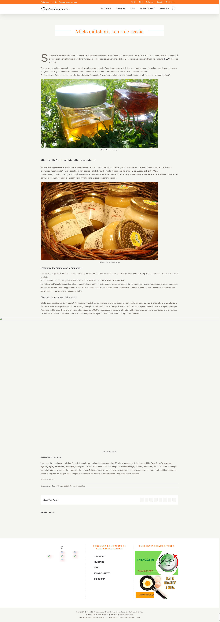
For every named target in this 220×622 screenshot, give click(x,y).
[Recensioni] (49, 557)
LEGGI (167, 59)
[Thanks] (62, 557)
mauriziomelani (49, 486)
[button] (173, 8)
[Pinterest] (111, 589)
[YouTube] (108, 589)
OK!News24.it (101, 617)
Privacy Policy (135, 617)
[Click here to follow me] (62, 548)
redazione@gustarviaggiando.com (64, 2)
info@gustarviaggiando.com (123, 614)
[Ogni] (75, 553)
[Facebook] (104, 589)
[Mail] (114, 589)
